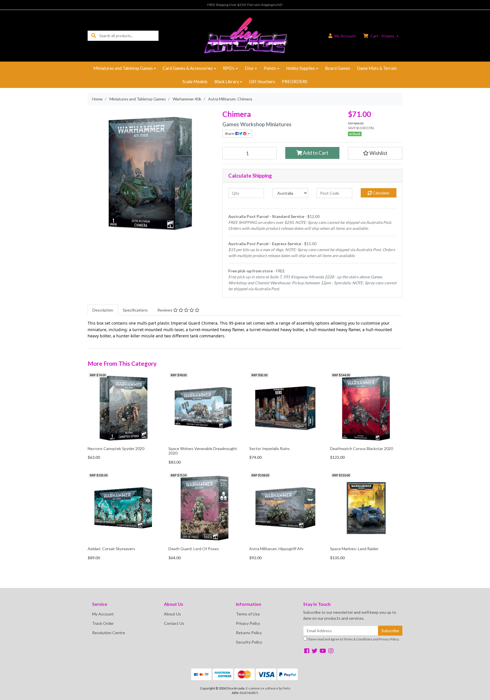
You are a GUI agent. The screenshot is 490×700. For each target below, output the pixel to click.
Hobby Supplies (300, 68)
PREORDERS (294, 81)
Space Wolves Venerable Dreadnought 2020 (202, 451)
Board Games (337, 68)
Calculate (380, 192)
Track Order (103, 623)
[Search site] (94, 36)
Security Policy (249, 642)
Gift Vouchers (262, 81)
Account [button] (345, 35)
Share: (230, 133)
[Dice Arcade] (245, 35)
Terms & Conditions (357, 639)
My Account (103, 613)
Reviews (165, 310)
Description (102, 310)
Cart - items (382, 35)
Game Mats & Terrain (377, 68)
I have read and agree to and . (353, 639)
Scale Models (195, 81)
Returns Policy (249, 632)
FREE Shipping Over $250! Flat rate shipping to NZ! (245, 5)
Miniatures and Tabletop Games (123, 68)
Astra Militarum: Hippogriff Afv (276, 548)
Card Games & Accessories (188, 68)
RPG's (229, 68)
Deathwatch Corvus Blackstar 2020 (361, 448)
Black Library (226, 81)
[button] (375, 153)
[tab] (103, 310)
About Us (172, 613)
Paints (270, 68)
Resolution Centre (108, 632)
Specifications (135, 310)
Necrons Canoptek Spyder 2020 (116, 448)
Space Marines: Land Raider (354, 548)
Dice (249, 68)
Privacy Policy (248, 623)
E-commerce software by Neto (268, 688)
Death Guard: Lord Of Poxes (193, 548)
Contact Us (174, 623)
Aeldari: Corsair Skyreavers (111, 548)
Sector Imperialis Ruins (269, 448)
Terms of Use (248, 613)
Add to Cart (315, 153)
